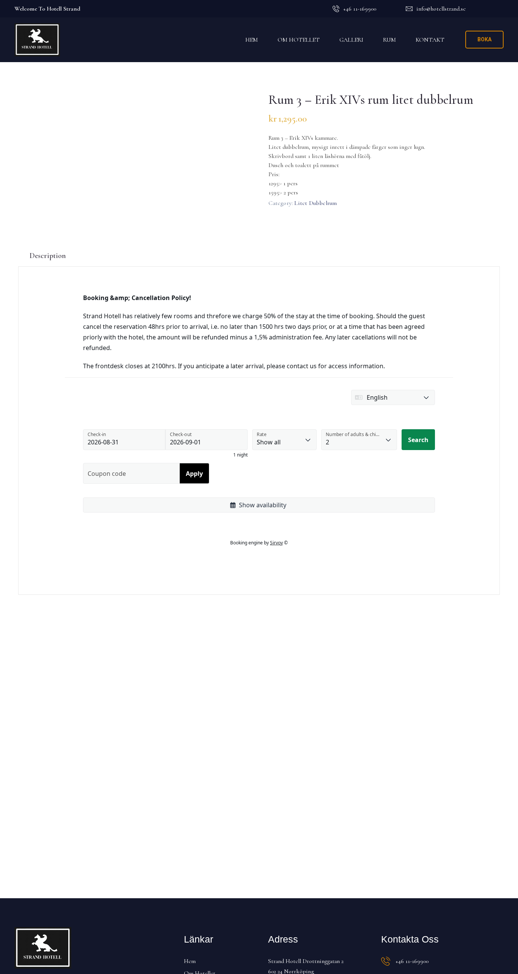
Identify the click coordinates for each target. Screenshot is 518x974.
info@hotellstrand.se (441, 9)
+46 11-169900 (359, 9)
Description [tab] (48, 255)
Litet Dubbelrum (315, 203)
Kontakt (430, 40)
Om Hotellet (299, 40)
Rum (389, 40)
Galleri (351, 40)
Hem (251, 40)
